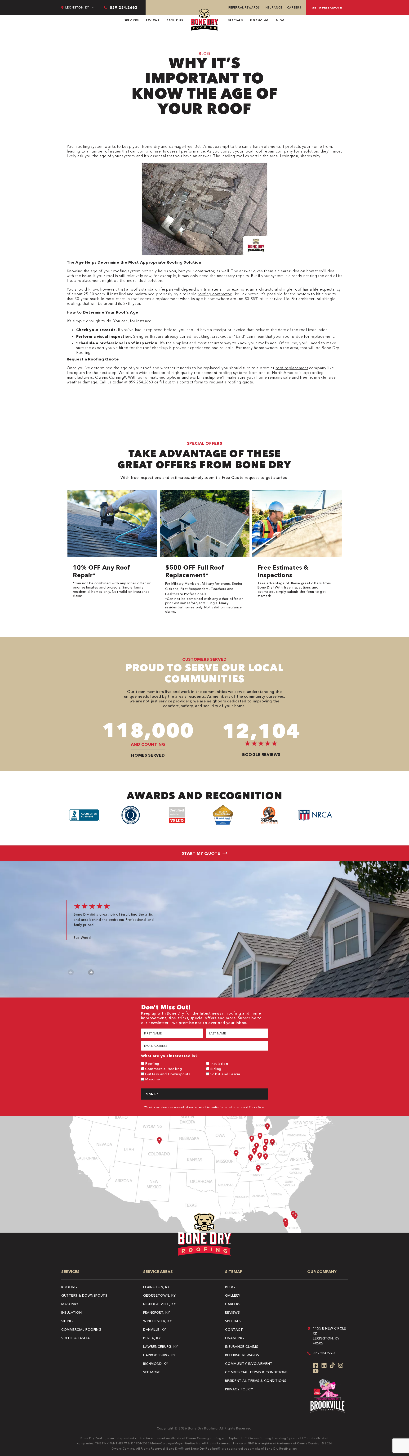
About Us (174, 20)
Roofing (152, 1063)
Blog (280, 20)
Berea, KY (152, 1338)
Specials (235, 20)
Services (131, 20)
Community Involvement (248, 1364)
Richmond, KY (155, 1364)
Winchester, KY (157, 1321)
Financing (259, 20)
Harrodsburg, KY (159, 1355)
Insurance (273, 7)
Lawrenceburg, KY (160, 1346)
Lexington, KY (156, 1287)
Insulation (219, 1063)
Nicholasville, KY (159, 1304)
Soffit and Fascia (225, 1074)
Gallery (232, 1295)
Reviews (152, 20)
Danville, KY (154, 1329)
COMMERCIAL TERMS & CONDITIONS (256, 1372)
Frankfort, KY (156, 1312)
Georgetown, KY (159, 1295)
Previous (71, 972)
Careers (294, 7)
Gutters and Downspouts (167, 1074)
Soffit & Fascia (75, 1338)
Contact (234, 1329)
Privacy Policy (257, 1107)
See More (151, 1372)
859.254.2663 (141, 382)
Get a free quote (327, 7)
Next (91, 972)
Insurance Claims (241, 1346)
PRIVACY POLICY (239, 1389)
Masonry (152, 1079)
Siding (215, 1068)
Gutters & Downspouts (84, 1295)
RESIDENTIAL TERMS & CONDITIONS (255, 1381)
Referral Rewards (244, 7)
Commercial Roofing (163, 1068)
